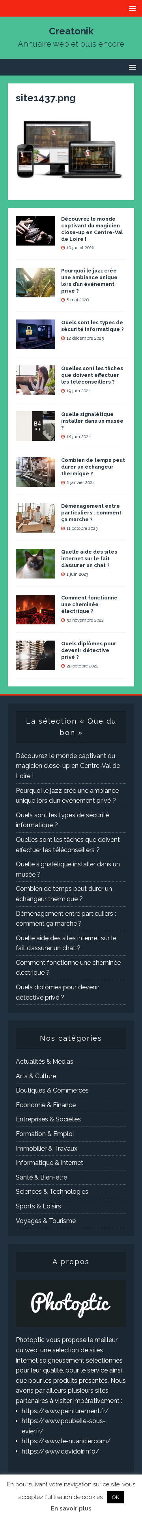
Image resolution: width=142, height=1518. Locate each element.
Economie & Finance (46, 1105)
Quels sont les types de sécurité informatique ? (92, 325)
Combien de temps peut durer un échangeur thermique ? (93, 466)
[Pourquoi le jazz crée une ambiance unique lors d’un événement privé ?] (35, 292)
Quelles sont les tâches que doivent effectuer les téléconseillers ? (92, 375)
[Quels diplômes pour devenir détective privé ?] (35, 665)
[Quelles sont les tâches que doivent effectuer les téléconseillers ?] (35, 390)
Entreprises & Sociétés (48, 1119)
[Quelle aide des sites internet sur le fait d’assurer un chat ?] (35, 573)
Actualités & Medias (44, 1061)
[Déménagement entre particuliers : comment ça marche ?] (35, 527)
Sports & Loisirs (38, 1206)
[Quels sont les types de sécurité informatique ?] (35, 344)
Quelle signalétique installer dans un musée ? (92, 421)
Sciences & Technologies (52, 1191)
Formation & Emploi (45, 1134)
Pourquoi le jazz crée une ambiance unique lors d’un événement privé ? (89, 281)
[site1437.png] (71, 180)
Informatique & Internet (49, 1162)
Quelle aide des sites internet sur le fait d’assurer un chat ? (89, 558)
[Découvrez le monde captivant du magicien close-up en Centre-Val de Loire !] (35, 240)
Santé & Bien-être (41, 1177)
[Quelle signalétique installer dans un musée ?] (35, 436)
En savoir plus (71, 1508)
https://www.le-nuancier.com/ (66, 1441)
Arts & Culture (36, 1076)
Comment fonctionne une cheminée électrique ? (89, 604)
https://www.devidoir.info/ (60, 1451)
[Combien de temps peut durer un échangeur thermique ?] (35, 482)
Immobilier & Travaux (46, 1148)
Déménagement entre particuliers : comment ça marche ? (91, 512)
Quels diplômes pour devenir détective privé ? (88, 650)
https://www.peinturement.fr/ (65, 1411)
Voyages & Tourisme (46, 1221)
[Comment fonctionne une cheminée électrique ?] (35, 619)
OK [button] (115, 1497)
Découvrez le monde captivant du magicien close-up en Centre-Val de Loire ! (92, 229)
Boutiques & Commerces (52, 1090)
